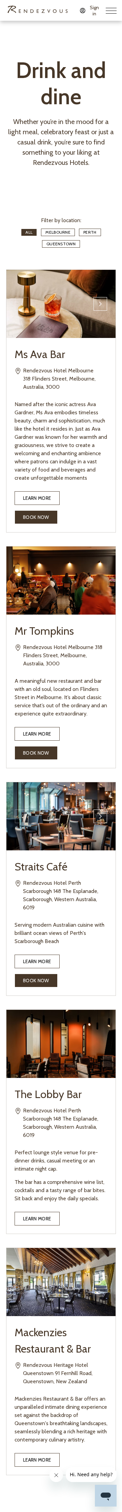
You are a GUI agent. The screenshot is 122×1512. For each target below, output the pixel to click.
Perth (90, 232)
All (29, 232)
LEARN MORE (37, 498)
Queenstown (61, 243)
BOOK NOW (36, 517)
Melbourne (57, 232)
